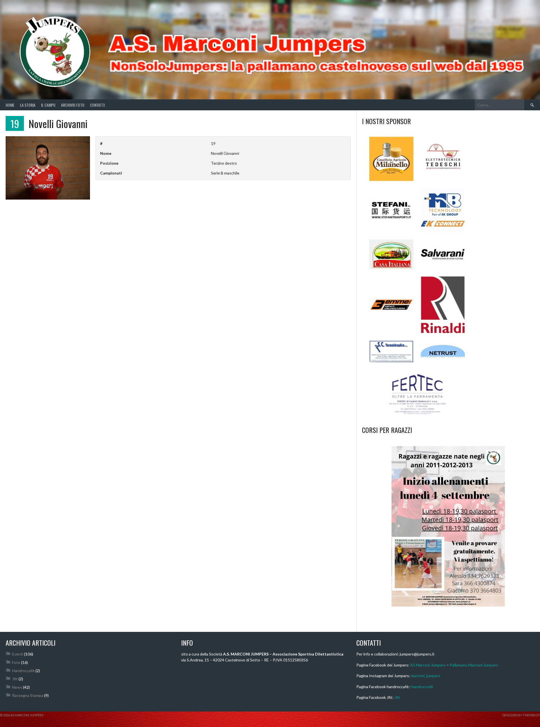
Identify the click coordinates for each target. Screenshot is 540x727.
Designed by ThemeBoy (521, 715)
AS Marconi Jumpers (428, 665)
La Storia (27, 105)
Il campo (48, 105)
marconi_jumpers (425, 675)
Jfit (15, 678)
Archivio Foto (72, 105)
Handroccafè (23, 670)
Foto (16, 662)
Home (10, 105)
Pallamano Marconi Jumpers (474, 665)
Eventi (17, 654)
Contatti (97, 105)
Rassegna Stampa (27, 695)
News (17, 687)
